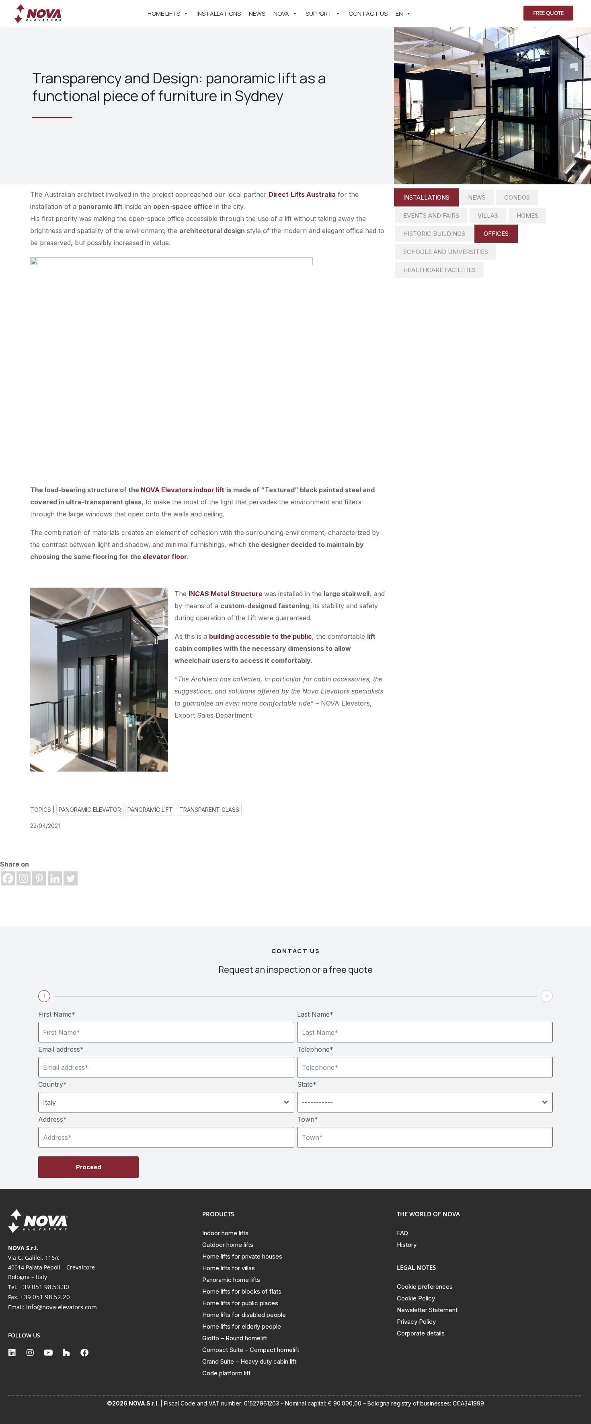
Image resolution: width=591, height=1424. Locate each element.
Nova (281, 13)
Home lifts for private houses (242, 1256)
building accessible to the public (260, 636)
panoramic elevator (90, 809)
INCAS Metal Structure (226, 594)
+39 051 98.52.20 (45, 1297)
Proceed (88, 1167)
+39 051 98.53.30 (44, 1287)
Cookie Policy (416, 1298)
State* (306, 1084)
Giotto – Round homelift (234, 1338)
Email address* (61, 1049)
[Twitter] (71, 878)
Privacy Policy (416, 1321)
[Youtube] (48, 1353)
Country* (52, 1084)
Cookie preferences (425, 1286)
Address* (52, 1119)
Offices (496, 233)
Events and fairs (431, 215)
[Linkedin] (55, 878)
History (407, 1245)
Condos (517, 197)
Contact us (368, 13)
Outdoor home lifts (227, 1245)
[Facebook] (8, 878)
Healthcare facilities (439, 270)
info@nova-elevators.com (61, 1307)
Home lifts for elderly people (241, 1326)
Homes (527, 215)
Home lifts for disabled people (244, 1315)
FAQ (402, 1233)
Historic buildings (434, 233)
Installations (219, 13)
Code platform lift (226, 1373)
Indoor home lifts (225, 1233)
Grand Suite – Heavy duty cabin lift (249, 1361)
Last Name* (315, 1014)
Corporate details (421, 1333)
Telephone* (315, 1049)
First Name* (56, 1014)
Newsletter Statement (427, 1310)
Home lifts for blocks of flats (241, 1291)
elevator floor (165, 557)
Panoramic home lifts (231, 1280)
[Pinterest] (39, 878)
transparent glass (209, 809)
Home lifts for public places (240, 1303)
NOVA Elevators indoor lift (182, 490)
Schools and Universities (445, 252)
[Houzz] (66, 1353)
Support (319, 13)
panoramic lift (150, 809)
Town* (307, 1119)
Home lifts (164, 13)
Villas (488, 215)
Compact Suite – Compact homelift (250, 1350)
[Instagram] (23, 878)
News (257, 13)
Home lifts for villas (228, 1268)
